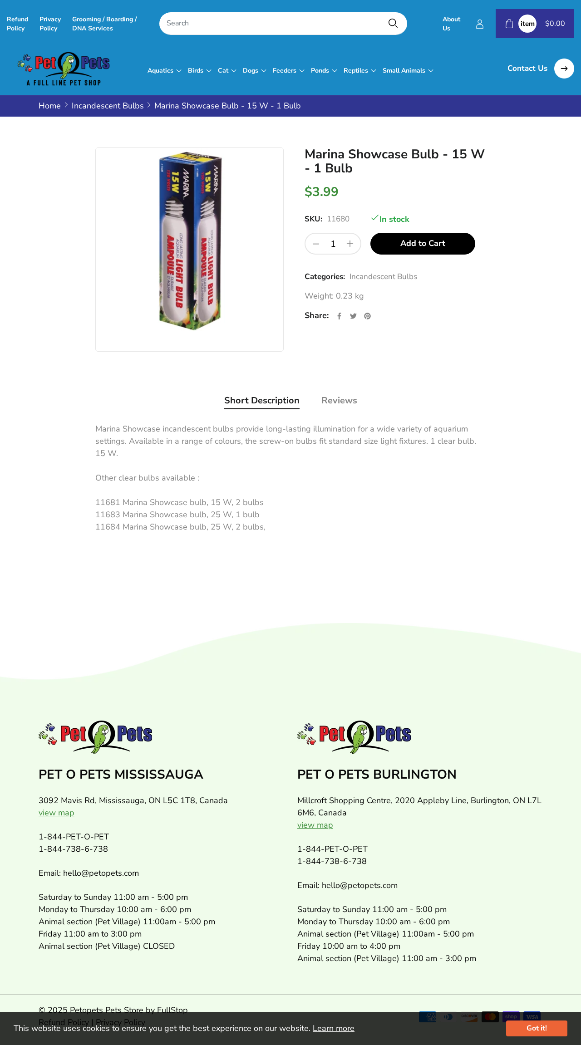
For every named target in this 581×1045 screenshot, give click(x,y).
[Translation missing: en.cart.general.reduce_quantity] (316, 244)
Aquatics (160, 70)
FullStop (172, 1010)
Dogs (250, 70)
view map (56, 812)
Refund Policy (17, 24)
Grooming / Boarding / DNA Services (104, 24)
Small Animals (404, 70)
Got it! (537, 1028)
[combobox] (283, 23)
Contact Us (528, 68)
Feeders (284, 70)
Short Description (262, 400)
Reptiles (356, 70)
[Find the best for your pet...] (393, 23)
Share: (317, 315)
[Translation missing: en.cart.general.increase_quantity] (350, 244)
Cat (223, 70)
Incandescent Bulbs (383, 276)
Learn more (334, 1028)
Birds (195, 70)
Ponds (320, 70)
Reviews (339, 400)
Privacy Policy (50, 24)
